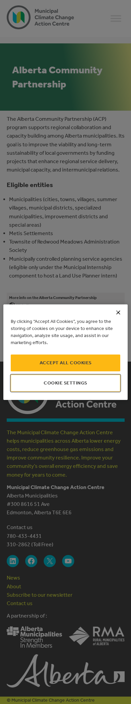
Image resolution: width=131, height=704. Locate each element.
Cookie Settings (65, 383)
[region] (65, 352)
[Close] (118, 312)
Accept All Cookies (66, 363)
